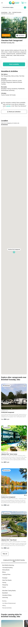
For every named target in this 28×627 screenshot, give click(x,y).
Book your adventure (15, 111)
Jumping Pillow (6, 574)
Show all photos (21, 35)
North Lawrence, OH (5, 538)
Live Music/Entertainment (9, 603)
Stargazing (5, 585)
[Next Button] (25, 396)
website (8, 106)
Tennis (4, 587)
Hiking (4, 605)
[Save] (24, 19)
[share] (20, 19)
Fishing (4, 582)
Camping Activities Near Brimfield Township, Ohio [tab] (14, 561)
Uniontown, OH (4, 452)
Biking (4, 572)
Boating (4, 601)
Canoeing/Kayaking (7, 567)
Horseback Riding (6, 595)
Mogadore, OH (4, 410)
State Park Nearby (7, 580)
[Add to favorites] (24, 385)
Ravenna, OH (4, 495)
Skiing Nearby (5, 570)
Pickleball (4, 578)
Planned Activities (7, 608)
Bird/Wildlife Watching (8, 565)
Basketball (5, 593)
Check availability (14, 64)
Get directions (4, 124)
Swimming (5, 597)
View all (5, 553)
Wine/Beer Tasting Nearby (9, 590)
